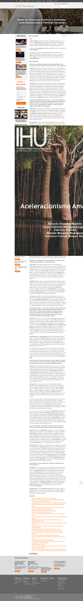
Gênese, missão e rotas (19, 579)
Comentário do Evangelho (62, 579)
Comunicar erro (33, 553)
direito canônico (41, 318)
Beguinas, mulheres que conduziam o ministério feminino (44, 510)
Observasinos (25, 579)
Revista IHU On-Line (44, 580)
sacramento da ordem (56, 366)
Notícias (34, 578)
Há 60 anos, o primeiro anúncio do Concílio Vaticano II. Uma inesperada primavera (49, 549)
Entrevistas (34, 580)
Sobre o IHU (18, 578)
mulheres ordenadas (36, 91)
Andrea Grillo (53, 54)
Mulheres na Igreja (61, 589)
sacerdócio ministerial (51, 284)
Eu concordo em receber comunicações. (21, 97)
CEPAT (16, 583)
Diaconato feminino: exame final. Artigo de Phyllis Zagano (44, 498)
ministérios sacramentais (36, 410)
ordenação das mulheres (52, 266)
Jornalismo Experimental (36, 583)
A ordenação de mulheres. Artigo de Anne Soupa (42, 509)
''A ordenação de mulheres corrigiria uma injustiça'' (42, 539)
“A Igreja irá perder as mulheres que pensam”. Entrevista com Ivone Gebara (48, 507)
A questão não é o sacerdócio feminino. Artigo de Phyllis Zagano (45, 535)
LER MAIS (18, 49)
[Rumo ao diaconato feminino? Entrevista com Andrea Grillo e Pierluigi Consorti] (37, 36)
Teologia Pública (26, 580)
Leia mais (17, 259)
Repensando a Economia (27, 583)
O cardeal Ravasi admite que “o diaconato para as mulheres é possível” (47, 530)
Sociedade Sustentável (27, 584)
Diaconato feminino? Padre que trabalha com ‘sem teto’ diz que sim (46, 529)
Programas (26, 578)
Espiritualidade (62, 578)
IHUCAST (33, 584)
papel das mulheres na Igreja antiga (45, 111)
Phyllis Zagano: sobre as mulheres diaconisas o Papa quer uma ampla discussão (49, 502)
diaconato (42, 194)
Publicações (44, 578)
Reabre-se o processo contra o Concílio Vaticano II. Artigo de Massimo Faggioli (48, 550)
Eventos (51, 578)
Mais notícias (34, 579)
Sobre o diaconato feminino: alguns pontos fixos (42, 512)
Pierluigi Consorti (61, 54)
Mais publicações (43, 579)
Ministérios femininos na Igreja (38, 544)
